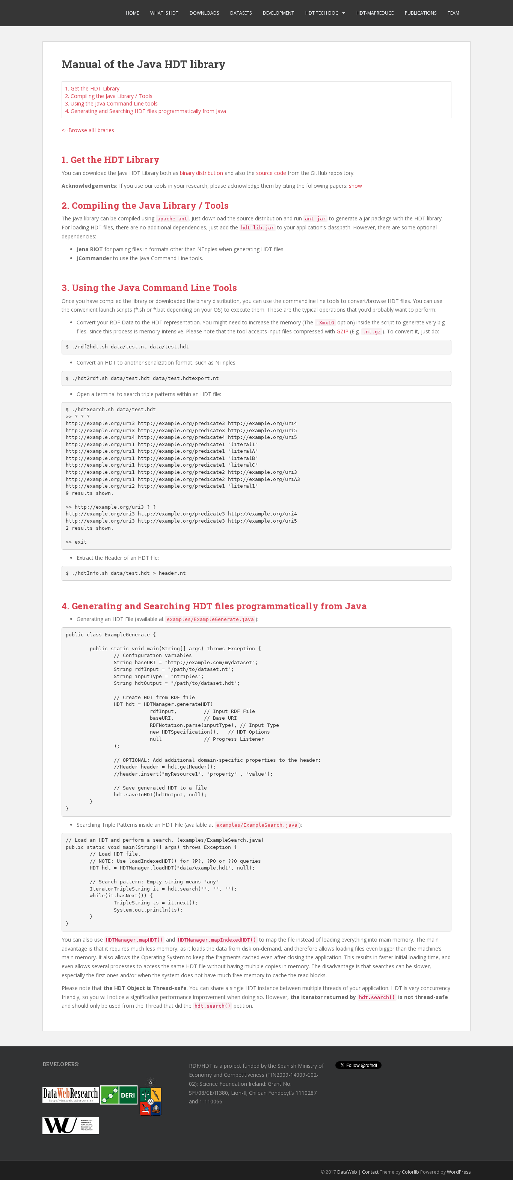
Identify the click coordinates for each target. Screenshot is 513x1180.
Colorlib (410, 1172)
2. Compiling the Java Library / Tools (108, 95)
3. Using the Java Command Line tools (111, 103)
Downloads (204, 13)
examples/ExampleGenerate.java (210, 619)
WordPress (459, 1172)
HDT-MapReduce (375, 13)
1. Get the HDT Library (92, 88)
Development (278, 13)
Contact (370, 1172)
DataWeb (347, 1172)
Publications (420, 13)
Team (453, 13)
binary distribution (201, 172)
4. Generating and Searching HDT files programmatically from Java (145, 111)
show (355, 185)
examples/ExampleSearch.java (256, 825)
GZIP (342, 331)
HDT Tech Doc (321, 13)
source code (271, 172)
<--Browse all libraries (88, 130)
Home (132, 13)
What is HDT (164, 13)
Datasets (241, 13)
